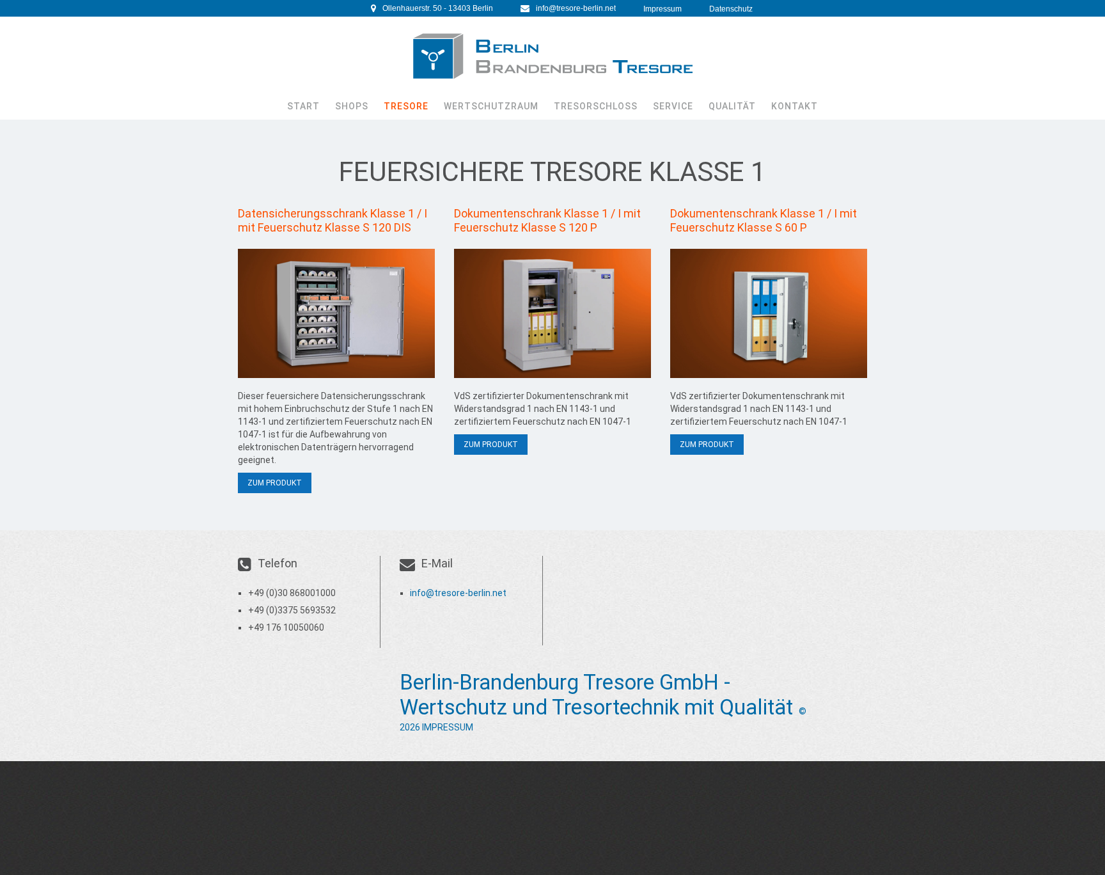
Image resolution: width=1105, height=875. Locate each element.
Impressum (662, 8)
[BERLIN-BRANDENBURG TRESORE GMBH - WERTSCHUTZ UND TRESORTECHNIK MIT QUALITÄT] (552, 56)
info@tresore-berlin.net (576, 8)
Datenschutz (731, 8)
